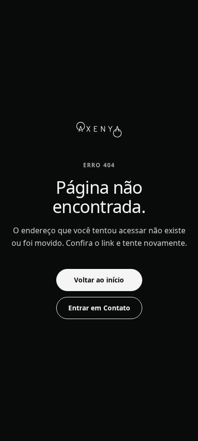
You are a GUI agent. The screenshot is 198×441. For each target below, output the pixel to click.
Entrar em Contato (99, 307)
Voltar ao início (99, 279)
